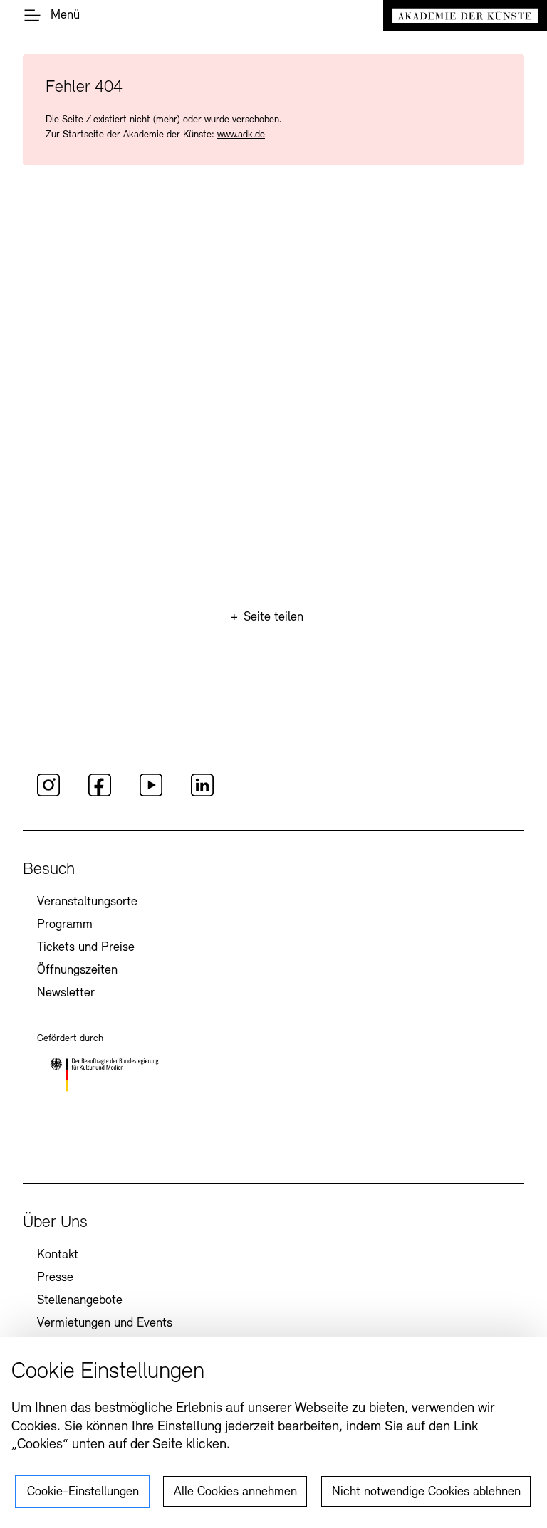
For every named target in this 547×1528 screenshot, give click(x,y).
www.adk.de (241, 135)
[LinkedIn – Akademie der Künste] (202, 794)
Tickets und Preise (86, 948)
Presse (55, 1278)
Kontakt (57, 1255)
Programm (65, 925)
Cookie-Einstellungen (83, 1492)
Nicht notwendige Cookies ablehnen (426, 1492)
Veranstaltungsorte (87, 902)
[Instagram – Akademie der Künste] (48, 794)
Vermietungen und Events (104, 1323)
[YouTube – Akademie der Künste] (151, 794)
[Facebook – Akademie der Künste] (99, 794)
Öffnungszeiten (77, 970)
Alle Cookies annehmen (235, 1492)
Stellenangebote (80, 1301)
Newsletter (66, 993)
